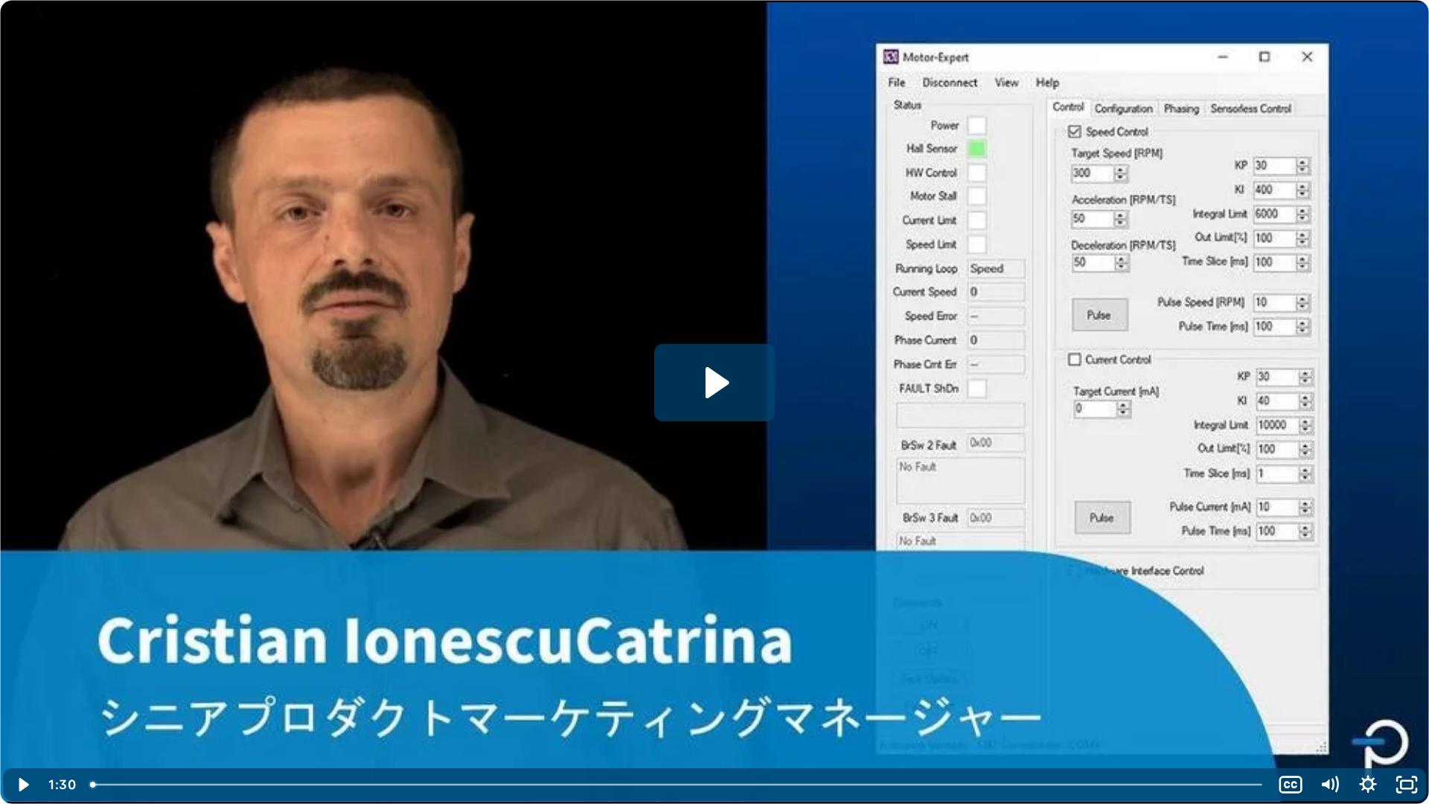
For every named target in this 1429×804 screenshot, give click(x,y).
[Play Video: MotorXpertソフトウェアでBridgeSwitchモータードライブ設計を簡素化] (715, 382)
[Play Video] (22, 784)
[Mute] (1329, 784)
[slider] (677, 784)
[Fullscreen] (1406, 784)
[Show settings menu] (1368, 784)
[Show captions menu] (1290, 784)
